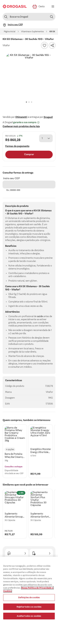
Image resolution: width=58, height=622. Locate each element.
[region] (29, 589)
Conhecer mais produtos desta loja (21, 126)
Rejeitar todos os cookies (29, 607)
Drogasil (48, 117)
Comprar (29, 154)
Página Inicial (9, 31)
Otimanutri (21, 117)
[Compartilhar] (52, 45)
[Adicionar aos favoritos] (44, 45)
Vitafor (49, 392)
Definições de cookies (29, 597)
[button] (29, 76)
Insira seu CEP (11, 178)
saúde (40, 316)
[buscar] (51, 17)
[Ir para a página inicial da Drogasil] (15, 6)
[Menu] (53, 6)
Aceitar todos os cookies (29, 616)
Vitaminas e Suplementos (32, 31)
